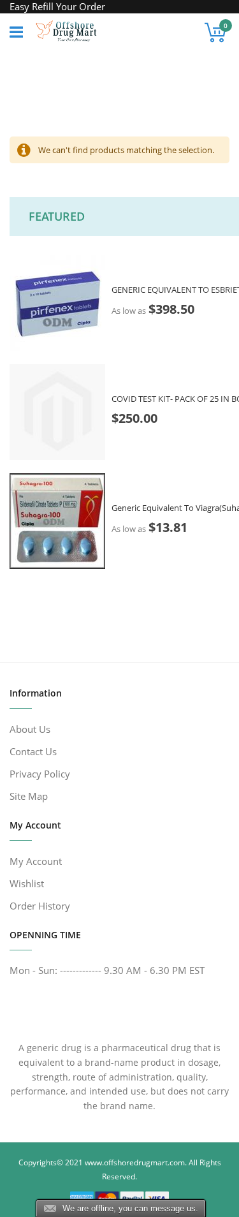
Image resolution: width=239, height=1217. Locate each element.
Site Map (29, 796)
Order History (40, 905)
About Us (30, 729)
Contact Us (33, 751)
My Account (36, 861)
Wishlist (27, 883)
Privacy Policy (40, 773)
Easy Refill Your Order (57, 6)
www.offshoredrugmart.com (135, 1162)
